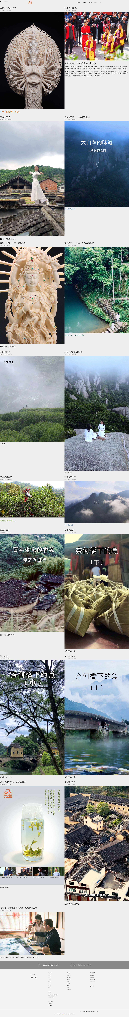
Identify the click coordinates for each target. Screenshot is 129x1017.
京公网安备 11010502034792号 (69, 1014)
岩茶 (50, 975)
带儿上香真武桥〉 (8, 239)
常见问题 (92, 977)
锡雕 (68, 981)
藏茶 (50, 981)
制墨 (68, 987)
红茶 (50, 979)
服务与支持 (92, 972)
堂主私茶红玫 (70, 903)
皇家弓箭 (69, 989)
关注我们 (32, 974)
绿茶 (50, 987)
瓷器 (50, 992)
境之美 (90, 2)
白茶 (50, 985)
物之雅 (84, 2)
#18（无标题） (93, 981)
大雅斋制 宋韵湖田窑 (53, 995)
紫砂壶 (50, 1003)
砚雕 (68, 985)
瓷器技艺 (69, 979)
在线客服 (92, 975)
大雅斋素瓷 (51, 997)
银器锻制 (69, 977)
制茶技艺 (69, 975)
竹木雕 (68, 983)
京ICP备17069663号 (57, 1014)
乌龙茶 (50, 983)
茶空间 (50, 1005)
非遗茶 (78, 2)
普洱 (50, 977)
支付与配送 (92, 979)
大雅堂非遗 (9, 10)
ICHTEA (92, 986)
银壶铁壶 (51, 1001)
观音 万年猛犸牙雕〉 (8, 346)
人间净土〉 (4, 443)
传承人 (96, 2)
